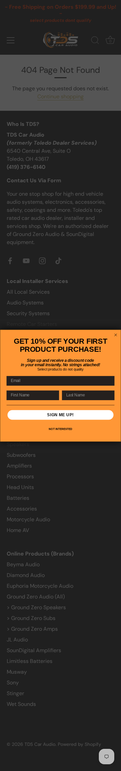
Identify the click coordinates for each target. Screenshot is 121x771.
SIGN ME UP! (60, 415)
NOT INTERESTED (60, 429)
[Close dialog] (116, 335)
